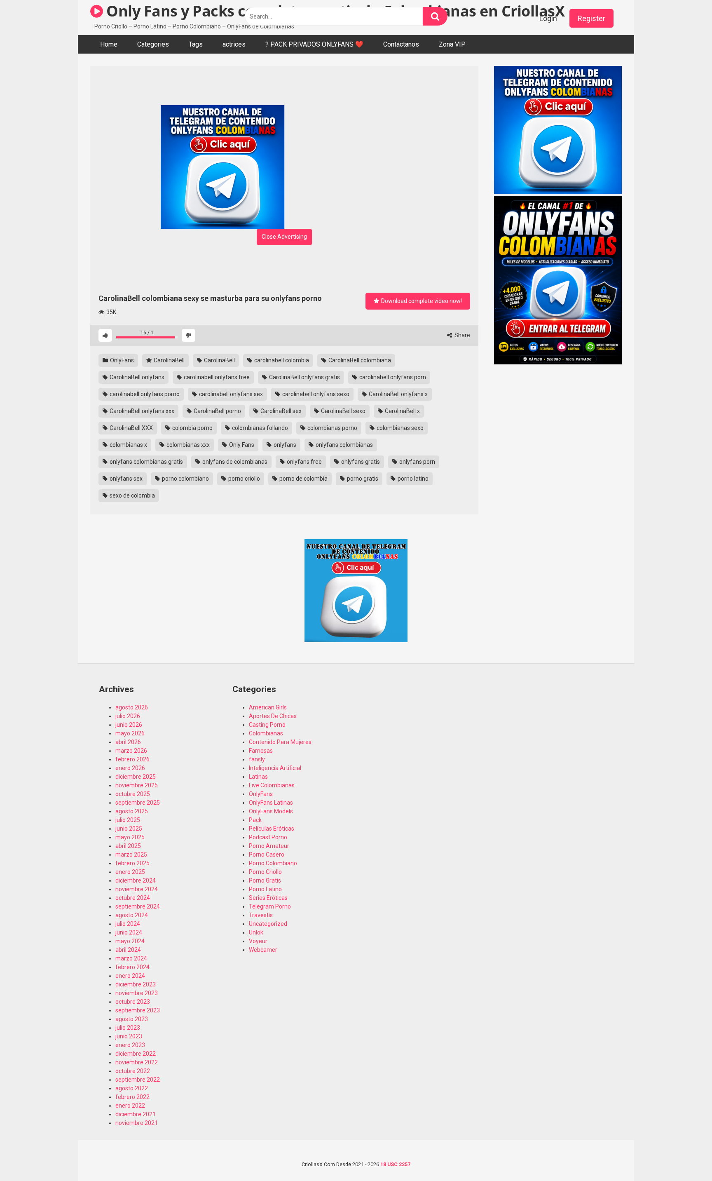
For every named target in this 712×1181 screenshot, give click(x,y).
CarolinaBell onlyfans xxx (141, 411)
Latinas (258, 776)
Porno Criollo (265, 872)
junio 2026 (128, 724)
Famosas (261, 750)
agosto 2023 (131, 1019)
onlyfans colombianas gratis (145, 461)
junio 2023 (128, 1036)
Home (108, 44)
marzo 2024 (131, 958)
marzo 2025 (131, 854)
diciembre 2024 (135, 880)
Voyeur (258, 941)
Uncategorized (268, 923)
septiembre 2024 (137, 906)
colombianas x (127, 444)
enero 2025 (130, 872)
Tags (196, 44)
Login (548, 18)
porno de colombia (303, 478)
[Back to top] (684, 1156)
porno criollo (243, 478)
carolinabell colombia (281, 360)
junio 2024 (128, 932)
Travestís (261, 915)
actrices (234, 44)
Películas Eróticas (271, 828)
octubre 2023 (132, 1001)
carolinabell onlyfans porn (392, 377)
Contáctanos (401, 44)
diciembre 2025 (135, 776)
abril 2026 (128, 742)
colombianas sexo (399, 428)
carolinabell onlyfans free (216, 377)
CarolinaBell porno (216, 411)
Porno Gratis (265, 880)
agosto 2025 (131, 811)
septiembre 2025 (137, 802)
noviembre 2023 (136, 993)
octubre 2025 (132, 794)
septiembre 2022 (137, 1079)
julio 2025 (127, 820)
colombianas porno (331, 428)
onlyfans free (304, 461)
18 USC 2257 (395, 1164)
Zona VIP (452, 44)
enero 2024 (130, 975)
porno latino (412, 478)
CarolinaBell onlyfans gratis (304, 377)
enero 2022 (130, 1105)
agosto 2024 (131, 915)
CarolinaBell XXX (130, 428)
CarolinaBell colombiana (359, 360)
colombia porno (192, 428)
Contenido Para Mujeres (280, 742)
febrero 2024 (132, 967)
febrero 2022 (132, 1097)
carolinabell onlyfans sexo (315, 394)
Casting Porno (267, 724)
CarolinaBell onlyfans (136, 377)
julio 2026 (127, 716)
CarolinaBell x (402, 411)
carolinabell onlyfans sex (230, 394)
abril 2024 (128, 949)
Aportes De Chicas (273, 716)
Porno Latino (265, 889)
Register (591, 18)
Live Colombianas (272, 785)
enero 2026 (130, 768)
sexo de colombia (131, 495)
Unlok (256, 932)
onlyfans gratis (360, 461)
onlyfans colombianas (343, 444)
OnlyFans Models (271, 811)
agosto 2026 (131, 707)
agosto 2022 (131, 1088)
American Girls (268, 707)
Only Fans (241, 444)
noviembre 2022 (136, 1062)
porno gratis (362, 478)
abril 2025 (128, 846)
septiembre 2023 (137, 1010)
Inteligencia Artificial (275, 768)
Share (461, 335)
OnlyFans (121, 360)
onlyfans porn (416, 461)
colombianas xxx (187, 444)
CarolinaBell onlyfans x (398, 394)
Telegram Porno (270, 906)
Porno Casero (266, 854)
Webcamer (263, 949)
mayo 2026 (130, 733)
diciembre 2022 (135, 1053)
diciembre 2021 (135, 1114)
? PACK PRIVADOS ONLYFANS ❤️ (314, 44)
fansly (257, 759)
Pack (255, 820)
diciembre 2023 (135, 984)
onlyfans (284, 444)
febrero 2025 (132, 863)
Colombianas (266, 733)
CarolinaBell (168, 360)
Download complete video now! (421, 301)
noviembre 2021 (136, 1123)
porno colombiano (185, 478)
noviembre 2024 (136, 889)
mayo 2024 (130, 941)
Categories (153, 44)
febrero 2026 (132, 759)
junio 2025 (128, 828)
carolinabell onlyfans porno (144, 394)
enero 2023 (130, 1045)
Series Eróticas (268, 898)
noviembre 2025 (136, 785)
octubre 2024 (132, 898)
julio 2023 (127, 1027)
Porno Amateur (269, 846)
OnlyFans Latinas (271, 802)
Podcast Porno (268, 837)
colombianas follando (259, 428)
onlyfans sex (125, 478)
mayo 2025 (130, 837)
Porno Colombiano (273, 863)
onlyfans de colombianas (234, 461)
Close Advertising (284, 236)
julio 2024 (127, 923)
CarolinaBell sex (280, 411)
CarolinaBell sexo (342, 411)
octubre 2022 (132, 1071)
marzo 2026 (131, 750)
